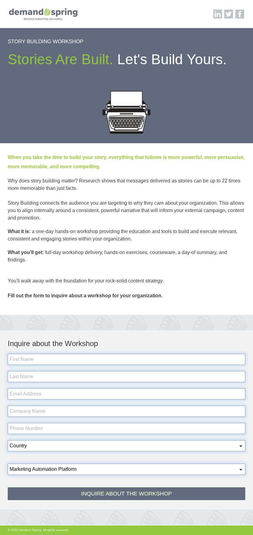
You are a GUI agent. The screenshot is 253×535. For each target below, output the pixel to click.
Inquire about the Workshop (126, 494)
